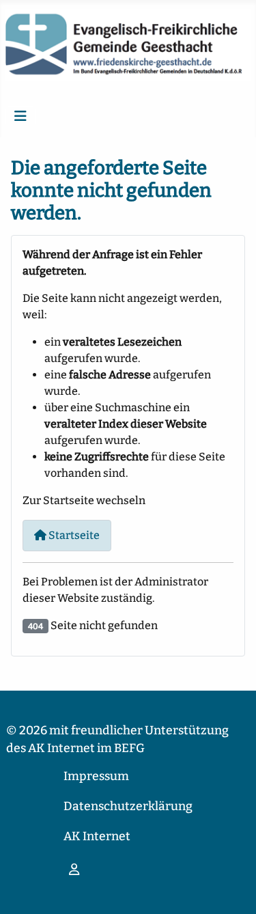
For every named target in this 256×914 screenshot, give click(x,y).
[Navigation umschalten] (20, 116)
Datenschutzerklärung (128, 806)
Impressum (96, 776)
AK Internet (96, 836)
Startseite (73, 535)
